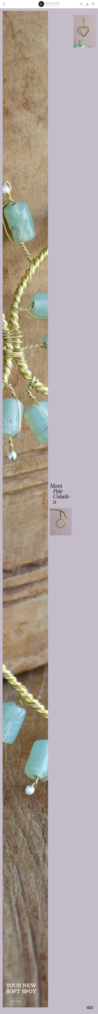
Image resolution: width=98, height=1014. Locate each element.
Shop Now (49, 296)
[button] (4, 4)
